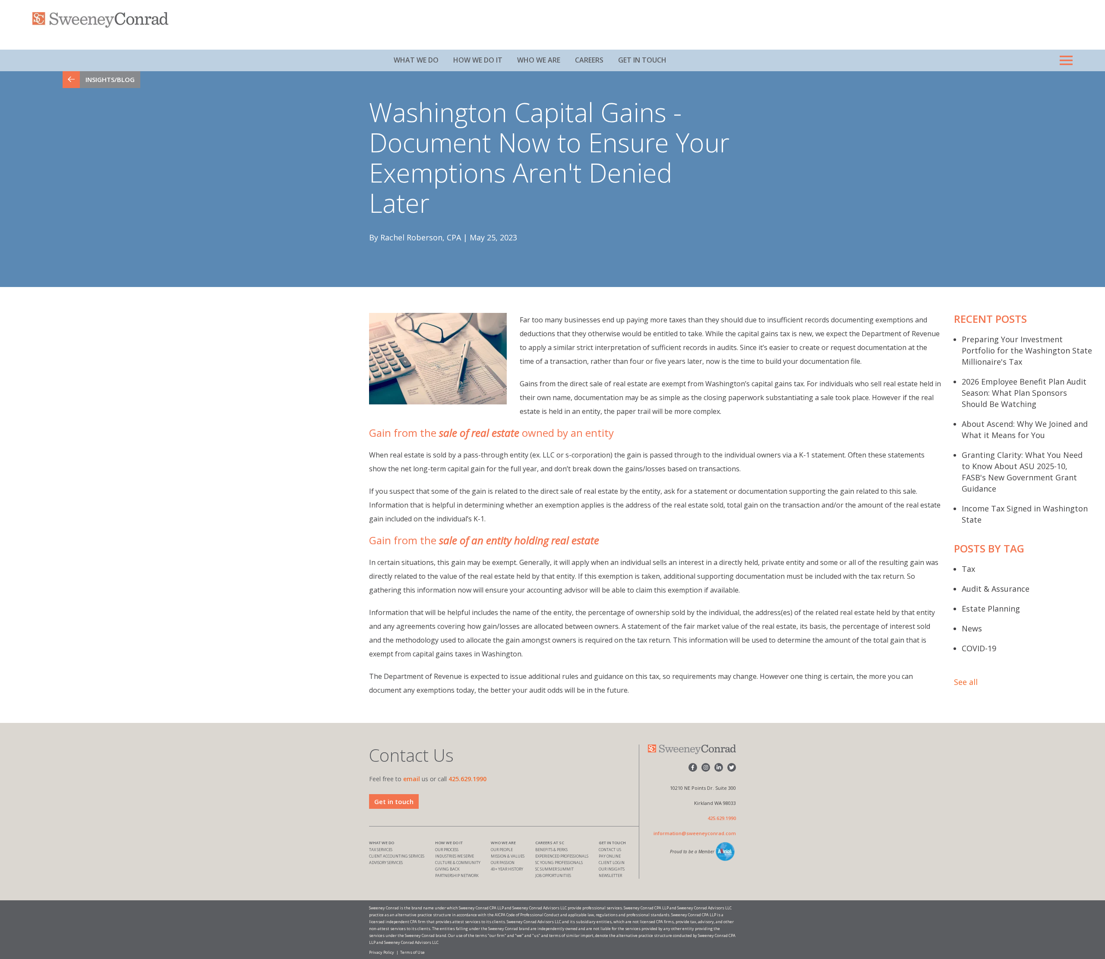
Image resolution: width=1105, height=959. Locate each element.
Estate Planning (991, 608)
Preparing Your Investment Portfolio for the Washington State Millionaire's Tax (1027, 350)
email (411, 779)
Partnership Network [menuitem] (457, 875)
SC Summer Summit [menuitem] (554, 869)
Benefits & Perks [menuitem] (551, 849)
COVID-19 (979, 648)
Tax (968, 569)
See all (966, 682)
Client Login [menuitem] (612, 862)
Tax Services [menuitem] (380, 849)
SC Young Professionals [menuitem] (559, 862)
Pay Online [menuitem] (610, 856)
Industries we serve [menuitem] (454, 856)
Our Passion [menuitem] (503, 862)
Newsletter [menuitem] (610, 875)
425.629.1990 (467, 779)
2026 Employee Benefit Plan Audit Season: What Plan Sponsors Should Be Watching (1024, 392)
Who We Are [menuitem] (538, 60)
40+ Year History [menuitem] (507, 869)
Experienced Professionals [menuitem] (561, 856)
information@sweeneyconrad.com (695, 833)
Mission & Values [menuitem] (507, 856)
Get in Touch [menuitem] (642, 60)
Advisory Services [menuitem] (386, 862)
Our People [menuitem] (502, 849)
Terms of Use (412, 952)
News (972, 628)
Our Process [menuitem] (446, 849)
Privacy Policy (381, 952)
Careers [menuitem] (589, 60)
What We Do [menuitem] (416, 60)
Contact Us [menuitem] (610, 849)
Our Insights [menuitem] (612, 869)
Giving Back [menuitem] (447, 869)
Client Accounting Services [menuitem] (396, 856)
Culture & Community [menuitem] (457, 862)
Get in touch (394, 801)
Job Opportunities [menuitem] (553, 875)
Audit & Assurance (995, 589)
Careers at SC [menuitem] (549, 842)
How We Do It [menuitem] (477, 60)
